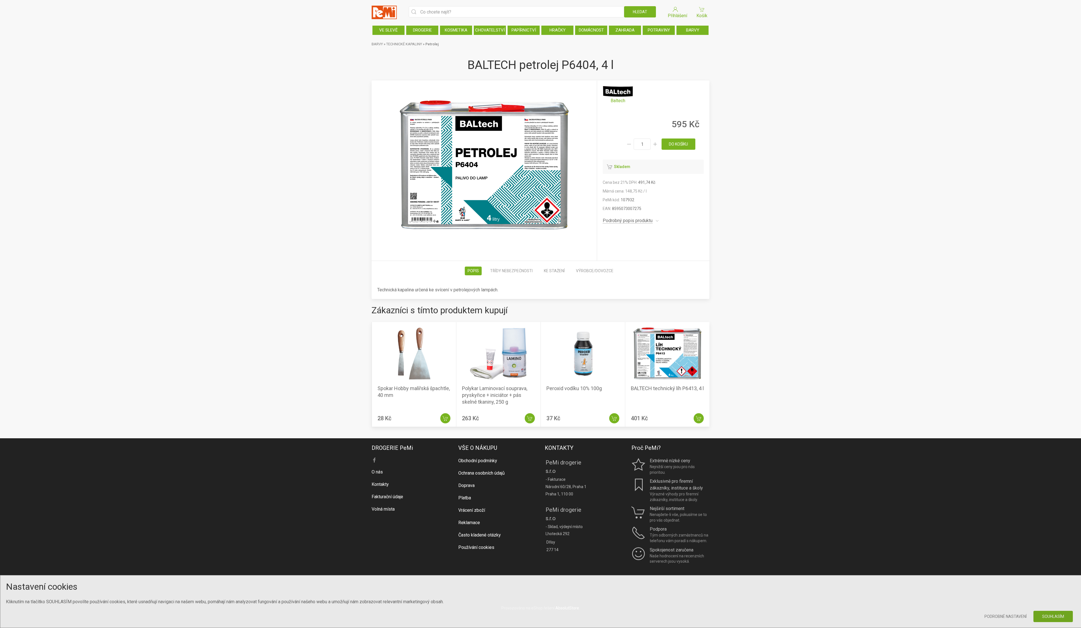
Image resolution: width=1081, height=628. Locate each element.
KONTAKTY (559, 447)
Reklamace (469, 522)
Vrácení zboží (471, 510)
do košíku (678, 144)
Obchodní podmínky (477, 460)
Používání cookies (476, 547)
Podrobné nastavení (1005, 616)
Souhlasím (1053, 616)
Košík (701, 15)
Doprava (466, 485)
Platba (464, 497)
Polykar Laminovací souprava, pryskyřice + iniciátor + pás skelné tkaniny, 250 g (494, 395)
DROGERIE (422, 30)
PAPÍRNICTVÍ (524, 30)
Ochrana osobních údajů (481, 473)
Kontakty (380, 484)
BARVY (692, 30)
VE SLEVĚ (388, 30)
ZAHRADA (625, 30)
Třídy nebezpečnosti (511, 271)
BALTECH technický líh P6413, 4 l (667, 388)
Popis (473, 271)
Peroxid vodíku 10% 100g (574, 388)
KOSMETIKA (456, 30)
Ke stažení (554, 271)
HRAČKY (558, 30)
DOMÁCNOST (591, 30)
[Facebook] (374, 460)
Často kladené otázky (479, 535)
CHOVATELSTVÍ (490, 30)
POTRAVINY (659, 30)
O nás (377, 472)
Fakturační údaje (387, 496)
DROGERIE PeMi (392, 447)
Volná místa (383, 509)
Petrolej (432, 44)
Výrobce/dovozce (594, 271)
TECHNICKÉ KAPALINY (404, 44)
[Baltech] (618, 94)
